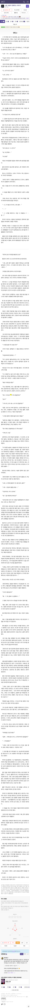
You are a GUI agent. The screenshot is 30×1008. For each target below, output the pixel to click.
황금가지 (3, 1001)
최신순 (21, 954)
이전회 (5, 946)
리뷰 (16, 21)
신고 (27, 942)
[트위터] (2, 1004)
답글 (9, 972)
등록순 (25, 954)
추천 (7, 21)
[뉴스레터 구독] (4, 1004)
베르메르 (6, 957)
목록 (24, 946)
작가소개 (23, 12)
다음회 (15, 946)
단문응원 (22, 21)
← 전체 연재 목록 (15, 990)
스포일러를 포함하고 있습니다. (11, 965)
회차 (2, 21)
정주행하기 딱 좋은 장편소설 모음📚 (10, 27)
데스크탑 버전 (3, 999)
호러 (5, 15)
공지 (11, 21)
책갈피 (28, 21)
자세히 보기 (10, 893)
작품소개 (15, 24)
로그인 (13, 951)
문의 (27, 996)
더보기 (27, 18)
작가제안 (27, 6)
